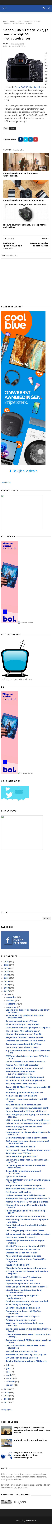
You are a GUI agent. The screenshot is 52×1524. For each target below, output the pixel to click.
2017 (6, 991)
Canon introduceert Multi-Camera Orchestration (20, 174)
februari (10, 1381)
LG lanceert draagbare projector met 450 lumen (26, 1100)
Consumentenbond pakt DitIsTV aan (24, 1044)
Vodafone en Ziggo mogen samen (23, 1307)
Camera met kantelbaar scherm (22, 1047)
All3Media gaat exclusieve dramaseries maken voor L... (25, 1166)
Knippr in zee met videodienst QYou (23, 1185)
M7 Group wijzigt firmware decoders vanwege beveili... (24, 1127)
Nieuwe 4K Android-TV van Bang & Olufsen (27, 1201)
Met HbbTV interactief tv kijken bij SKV (25, 1246)
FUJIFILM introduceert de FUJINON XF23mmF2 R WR (28, 1051)
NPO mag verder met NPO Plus (21, 1083)
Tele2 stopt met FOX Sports (20, 1153)
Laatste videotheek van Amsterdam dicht (27, 1108)
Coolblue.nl (6, 482)
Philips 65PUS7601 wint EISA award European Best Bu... (28, 1181)
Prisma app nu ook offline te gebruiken (25, 1080)
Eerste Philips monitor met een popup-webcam (25, 1241)
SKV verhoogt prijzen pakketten (22, 1357)
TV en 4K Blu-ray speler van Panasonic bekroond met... (25, 1016)
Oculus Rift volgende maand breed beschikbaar (23, 1172)
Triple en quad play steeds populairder (25, 1188)
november (11, 997)
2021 (6, 978)
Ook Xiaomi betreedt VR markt (21, 1237)
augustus (11, 1007)
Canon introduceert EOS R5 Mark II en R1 (23, 200)
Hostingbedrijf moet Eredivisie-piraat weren (28, 1150)
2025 (6, 965)
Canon (13, 21)
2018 (6, 987)
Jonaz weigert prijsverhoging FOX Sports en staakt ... (27, 1115)
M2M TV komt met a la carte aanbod (24, 1068)
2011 (6, 1402)
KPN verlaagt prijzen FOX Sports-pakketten (27, 1120)
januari (10, 1385)
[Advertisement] (26, 880)
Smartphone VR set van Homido (21, 1252)
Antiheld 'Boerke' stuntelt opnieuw (30, 1440)
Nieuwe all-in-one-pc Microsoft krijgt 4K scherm (26, 1206)
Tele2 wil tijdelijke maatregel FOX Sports (26, 1361)
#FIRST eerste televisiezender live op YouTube (24, 1324)
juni (8, 1368)
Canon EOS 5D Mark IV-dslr (27, 87)
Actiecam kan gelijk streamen (21, 1320)
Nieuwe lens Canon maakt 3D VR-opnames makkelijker (24, 226)
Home (5, 21)
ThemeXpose (30, 1520)
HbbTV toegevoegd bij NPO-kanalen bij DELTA (25, 1211)
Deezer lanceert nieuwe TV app (21, 1021)
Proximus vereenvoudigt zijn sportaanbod (27, 1301)
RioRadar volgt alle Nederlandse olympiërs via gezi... (27, 1220)
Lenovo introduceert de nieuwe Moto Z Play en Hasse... (28, 1011)
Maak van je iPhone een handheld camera (27, 1286)
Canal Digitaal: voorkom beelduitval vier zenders (26, 1226)
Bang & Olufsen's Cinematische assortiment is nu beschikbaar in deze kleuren (32, 1430)
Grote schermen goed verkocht (21, 1156)
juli (8, 1365)
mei (8, 1371)
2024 (6, 968)
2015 (6, 1389)
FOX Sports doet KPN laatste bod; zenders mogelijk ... (27, 1272)
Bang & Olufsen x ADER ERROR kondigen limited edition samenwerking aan (28, 1455)
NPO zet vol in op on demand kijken (23, 1104)
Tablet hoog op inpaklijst (18, 1304)
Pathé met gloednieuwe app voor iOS (24, 1092)
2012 (6, 1399)
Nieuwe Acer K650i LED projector (22, 1065)
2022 (6, 974)
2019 (6, 984)
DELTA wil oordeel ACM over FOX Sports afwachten (25, 1346)
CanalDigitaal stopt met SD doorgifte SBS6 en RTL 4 (27, 1160)
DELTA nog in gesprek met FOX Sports (25, 1230)
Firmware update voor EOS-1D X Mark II (25, 1040)
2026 (6, 961)
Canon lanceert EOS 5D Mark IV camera (25, 1061)
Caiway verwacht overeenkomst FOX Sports (28, 1123)
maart (9, 1378)
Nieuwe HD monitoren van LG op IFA (23, 1034)
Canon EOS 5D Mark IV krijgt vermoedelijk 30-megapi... (28, 1088)
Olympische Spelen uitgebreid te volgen (26, 1268)
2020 (6, 981)
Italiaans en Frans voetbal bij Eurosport (25, 1195)
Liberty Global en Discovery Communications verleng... (28, 1335)
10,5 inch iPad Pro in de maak (20, 1146)
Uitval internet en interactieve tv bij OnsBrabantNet (24, 1291)
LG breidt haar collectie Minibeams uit (25, 1077)
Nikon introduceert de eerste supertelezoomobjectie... (20, 1072)
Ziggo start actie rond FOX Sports (23, 1316)
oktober (10, 1000)
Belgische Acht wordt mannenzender (24, 1037)
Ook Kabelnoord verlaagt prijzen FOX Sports (28, 1027)
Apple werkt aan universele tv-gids (23, 1256)
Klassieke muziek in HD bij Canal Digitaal (26, 1354)
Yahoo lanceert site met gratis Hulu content (28, 1234)
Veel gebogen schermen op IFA (21, 1351)
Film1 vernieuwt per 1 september (22, 1024)
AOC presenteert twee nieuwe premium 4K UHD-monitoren (27, 1142)
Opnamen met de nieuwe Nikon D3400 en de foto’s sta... (28, 1133)
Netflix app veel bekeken (18, 1192)
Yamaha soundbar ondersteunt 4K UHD (25, 1216)
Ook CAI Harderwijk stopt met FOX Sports (26, 1137)
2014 (6, 1392)
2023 (6, 971)
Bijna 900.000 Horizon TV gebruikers (23, 1277)
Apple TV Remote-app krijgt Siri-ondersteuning (22, 1296)
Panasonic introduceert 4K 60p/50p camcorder (23, 1312)
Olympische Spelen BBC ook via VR (23, 1283)
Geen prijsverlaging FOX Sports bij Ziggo (26, 1111)
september (12, 1003)
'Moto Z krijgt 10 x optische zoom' (23, 1031)
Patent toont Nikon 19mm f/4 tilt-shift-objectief (26, 1260)
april (8, 1375)
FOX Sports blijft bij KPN (18, 1265)
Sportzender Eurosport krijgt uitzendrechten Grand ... (28, 1330)
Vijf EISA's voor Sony (16, 1176)
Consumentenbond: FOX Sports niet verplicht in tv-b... (28, 1341)
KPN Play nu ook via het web (20, 1280)
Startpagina (6, 1409)
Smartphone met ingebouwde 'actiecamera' (28, 1198)
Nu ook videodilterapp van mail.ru (23, 1249)
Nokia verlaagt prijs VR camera (21, 1095)
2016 (6, 994)
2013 (6, 1395)
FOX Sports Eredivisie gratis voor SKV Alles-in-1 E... (27, 1057)
